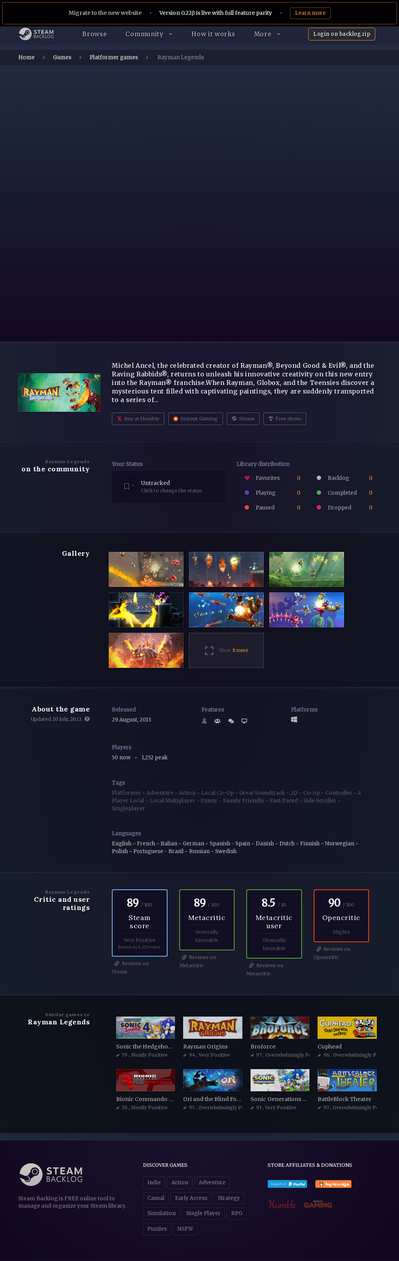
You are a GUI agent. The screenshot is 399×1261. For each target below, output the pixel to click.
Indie (154, 1182)
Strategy (229, 1198)
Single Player (203, 1213)
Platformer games (114, 57)
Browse (94, 34)
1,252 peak (154, 757)
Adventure (161, 793)
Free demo (287, 419)
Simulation (161, 1213)
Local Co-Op (218, 793)
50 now (122, 757)
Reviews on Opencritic (332, 953)
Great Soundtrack (262, 793)
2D (294, 793)
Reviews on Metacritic (197, 961)
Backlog (350, 478)
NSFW (185, 1229)
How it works (213, 34)
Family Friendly (244, 800)
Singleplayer (128, 808)
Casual (155, 1198)
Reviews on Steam (130, 968)
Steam (246, 419)
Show (233, 650)
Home (26, 57)
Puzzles (157, 1229)
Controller (339, 793)
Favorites (277, 478)
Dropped (350, 507)
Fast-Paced (284, 800)
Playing (277, 493)
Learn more (310, 13)
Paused (277, 507)
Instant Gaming (198, 419)
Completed (350, 493)
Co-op (312, 793)
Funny (210, 800)
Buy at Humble (141, 419)
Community (145, 34)
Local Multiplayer (173, 800)
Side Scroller (320, 800)
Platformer (127, 793)
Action (188, 793)
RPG (236, 1213)
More (264, 34)
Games (62, 57)
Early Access (191, 1198)
